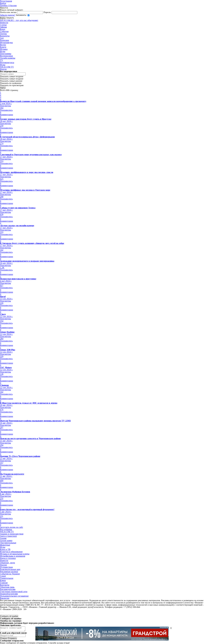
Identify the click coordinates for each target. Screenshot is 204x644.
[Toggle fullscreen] (2, 612)
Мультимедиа (6, 42)
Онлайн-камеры (7, 58)
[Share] (1, 612)
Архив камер (6, 540)
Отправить (12, 638)
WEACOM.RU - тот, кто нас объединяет (19, 20)
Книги (3, 47)
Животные (5, 545)
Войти (3, 3)
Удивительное (6, 578)
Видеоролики (6, 56)
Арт (2, 38)
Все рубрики (6, 529)
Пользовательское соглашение (14, 596)
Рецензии (4, 40)
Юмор (3, 580)
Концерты (5, 36)
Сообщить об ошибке (9, 616)
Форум (3, 69)
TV (1, 60)
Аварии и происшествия (11, 534)
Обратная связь (7, 587)
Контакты (4, 585)
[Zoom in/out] (3, 612)
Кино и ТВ (5, 549)
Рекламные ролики (9, 571)
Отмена (3, 638)
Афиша (3, 27)
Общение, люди (7, 563)
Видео (3, 45)
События (4, 31)
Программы (5, 53)
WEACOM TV (7, 67)
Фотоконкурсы (7, 62)
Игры (2, 51)
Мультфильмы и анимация (12, 556)
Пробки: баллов (8, 5)
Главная (3, 582)
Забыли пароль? (7, 15)
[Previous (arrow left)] (0, 614)
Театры (3, 33)
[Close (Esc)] (0, 612)
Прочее (3, 565)
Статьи (3, 25)
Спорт (3, 576)
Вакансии (4, 598)
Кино (2, 29)
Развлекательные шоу (10, 569)
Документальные (8, 543)
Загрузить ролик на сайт (11, 527)
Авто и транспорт (8, 536)
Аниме (3, 538)
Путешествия (6, 567)
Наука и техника (8, 558)
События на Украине (10, 574)
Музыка (3, 49)
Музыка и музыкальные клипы (14, 554)
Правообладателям (9, 594)
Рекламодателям (7, 589)
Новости (4, 22)
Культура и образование (11, 551)
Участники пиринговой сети (13, 591)
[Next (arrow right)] (1, 614)
